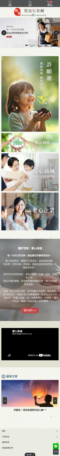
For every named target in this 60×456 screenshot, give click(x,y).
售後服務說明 (7, 448)
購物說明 (5, 442)
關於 (4, 431)
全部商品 (5, 437)
